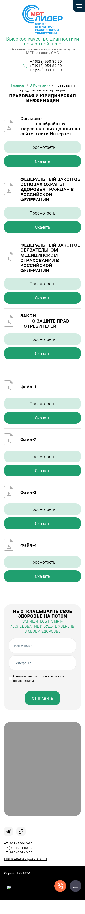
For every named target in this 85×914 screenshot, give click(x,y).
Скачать (42, 161)
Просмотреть (42, 147)
